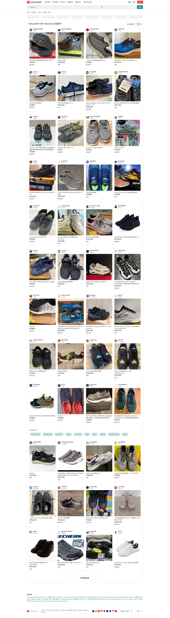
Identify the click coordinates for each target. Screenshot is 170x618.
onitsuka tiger (128, 597)
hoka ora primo (64, 601)
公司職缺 (63, 610)
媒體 (53, 610)
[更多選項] (30, 67)
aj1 (50, 599)
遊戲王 (33, 599)
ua (86, 599)
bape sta (70, 599)
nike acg (29, 597)
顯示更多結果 (85, 578)
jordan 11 (39, 599)
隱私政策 (85, 610)
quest (135, 599)
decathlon (46, 599)
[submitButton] (140, 7)
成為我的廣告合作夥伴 (71, 610)
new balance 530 (115, 599)
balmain (140, 599)
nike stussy (102, 599)
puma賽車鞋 (136, 597)
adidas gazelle (37, 597)
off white (81, 599)
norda (53, 601)
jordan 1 (43, 601)
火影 (121, 597)
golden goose (115, 597)
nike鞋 (80, 597)
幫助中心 (43, 610)
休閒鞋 (50, 597)
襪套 (57, 599)
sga (84, 597)
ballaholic (107, 597)
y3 (60, 599)
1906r (88, 597)
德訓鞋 (76, 599)
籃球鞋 (96, 599)
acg (57, 601)
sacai (37, 601)
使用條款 (80, 610)
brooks (33, 601)
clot (142, 597)
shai (107, 599)
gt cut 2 (45, 597)
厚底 (29, 601)
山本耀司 (90, 599)
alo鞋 (59, 597)
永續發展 (57, 610)
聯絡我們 (49, 610)
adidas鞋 (93, 597)
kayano (48, 601)
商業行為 (43, 612)
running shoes (67, 597)
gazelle (65, 599)
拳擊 (54, 599)
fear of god (124, 599)
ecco (29, 599)
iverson (131, 599)
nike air (55, 597)
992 (98, 597)
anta (102, 597)
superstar (74, 597)
